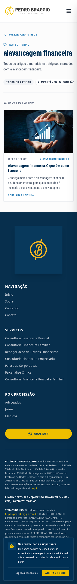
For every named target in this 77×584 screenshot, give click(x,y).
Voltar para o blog (23, 34)
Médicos (11, 416)
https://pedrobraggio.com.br (21, 513)
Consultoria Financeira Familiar (27, 345)
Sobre (9, 301)
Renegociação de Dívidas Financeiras (31, 352)
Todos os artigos (18, 82)
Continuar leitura (21, 195)
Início (9, 294)
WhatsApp (41, 433)
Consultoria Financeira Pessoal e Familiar (34, 379)
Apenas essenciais (27, 573)
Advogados (13, 402)
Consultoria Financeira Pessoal (27, 338)
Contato (10, 315)
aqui (34, 488)
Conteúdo (12, 308)
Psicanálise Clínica (18, 372)
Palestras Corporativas (21, 366)
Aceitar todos (55, 573)
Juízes (9, 409)
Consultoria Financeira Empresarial (30, 359)
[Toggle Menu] (68, 11)
